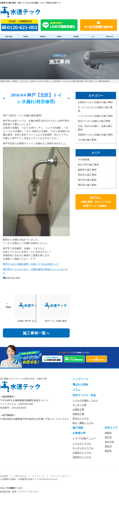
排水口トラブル (81, 418)
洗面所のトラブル (82, 457)
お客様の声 (42, 36)
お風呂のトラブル (82, 452)
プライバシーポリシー (60, 476)
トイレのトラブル (82, 443)
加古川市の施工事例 (88, 164)
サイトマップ (38, 476)
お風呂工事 (78, 409)
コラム (93, 36)
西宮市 (108, 451)
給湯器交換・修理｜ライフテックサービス (19, 491)
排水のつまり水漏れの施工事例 (94, 121)
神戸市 (108, 437)
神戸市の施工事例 (87, 180)
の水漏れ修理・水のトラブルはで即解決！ (96, 201)
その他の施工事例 (87, 140)
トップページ (80, 379)
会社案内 (59, 36)
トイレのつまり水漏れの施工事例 (95, 116)
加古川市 (109, 442)
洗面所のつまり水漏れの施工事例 (95, 134)
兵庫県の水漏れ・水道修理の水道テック (20, 479)
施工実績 (76, 36)
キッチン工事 (79, 405)
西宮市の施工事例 (87, 185)
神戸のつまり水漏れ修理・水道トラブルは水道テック (31, 264)
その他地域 (83, 159)
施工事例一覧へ (36, 333)
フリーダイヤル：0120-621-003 (16, 404)
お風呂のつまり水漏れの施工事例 (95, 102)
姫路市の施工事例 (87, 169)
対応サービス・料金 (84, 395)
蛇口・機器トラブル (83, 423)
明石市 (108, 446)
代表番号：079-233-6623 (13, 408)
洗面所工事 (78, 414)
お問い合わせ (109, 36)
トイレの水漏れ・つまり (85, 400)
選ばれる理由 (8, 36)
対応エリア (111, 427)
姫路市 (108, 433)
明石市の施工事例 (87, 175)
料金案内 (25, 36)
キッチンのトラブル (83, 448)
